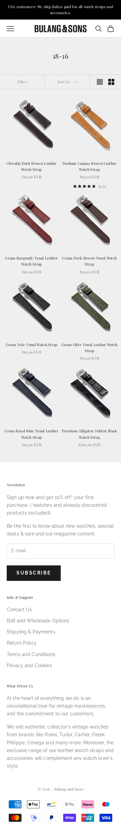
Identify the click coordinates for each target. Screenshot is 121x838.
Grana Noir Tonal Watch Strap (31, 344)
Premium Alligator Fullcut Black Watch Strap (89, 433)
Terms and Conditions (31, 654)
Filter (22, 81)
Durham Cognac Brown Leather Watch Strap (90, 166)
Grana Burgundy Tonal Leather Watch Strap (31, 261)
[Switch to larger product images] (100, 82)
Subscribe (33, 573)
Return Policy (22, 643)
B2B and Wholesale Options (38, 620)
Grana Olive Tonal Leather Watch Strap (90, 347)
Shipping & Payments (31, 631)
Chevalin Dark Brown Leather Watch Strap (31, 166)
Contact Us (19, 609)
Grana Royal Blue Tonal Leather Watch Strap (31, 433)
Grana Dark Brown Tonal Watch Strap (89, 261)
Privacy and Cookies (29, 665)
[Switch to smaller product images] (111, 82)
